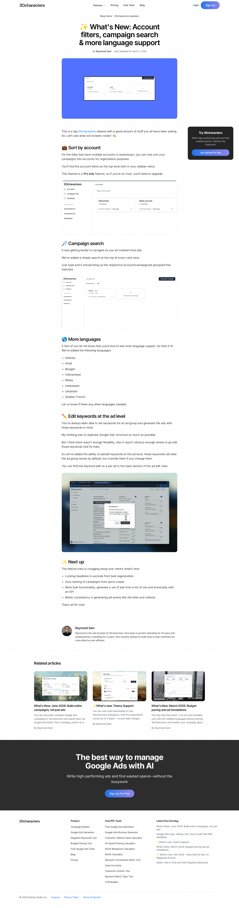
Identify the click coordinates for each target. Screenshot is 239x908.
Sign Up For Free (119, 793)
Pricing (114, 5)
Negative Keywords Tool (84, 837)
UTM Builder (111, 882)
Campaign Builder (80, 826)
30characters (87, 131)
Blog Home (106, 16)
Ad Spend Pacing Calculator (120, 843)
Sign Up (210, 5)
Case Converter (113, 865)
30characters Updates (127, 16)
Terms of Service (92, 897)
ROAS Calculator (114, 854)
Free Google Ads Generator (119, 826)
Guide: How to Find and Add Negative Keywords (182, 862)
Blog (142, 5)
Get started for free (210, 152)
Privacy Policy (71, 897)
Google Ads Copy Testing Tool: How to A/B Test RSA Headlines (184, 836)
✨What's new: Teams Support (113, 705)
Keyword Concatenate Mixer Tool (122, 859)
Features (97, 5)
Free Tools (129, 5)
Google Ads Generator (82, 832)
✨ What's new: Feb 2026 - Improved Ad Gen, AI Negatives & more (182, 856)
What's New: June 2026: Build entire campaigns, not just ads (186, 828)
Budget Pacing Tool (81, 843)
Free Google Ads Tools (83, 848)
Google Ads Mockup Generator (121, 832)
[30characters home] (32, 5)
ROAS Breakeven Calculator (120, 848)
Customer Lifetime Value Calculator (123, 837)
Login (196, 5)
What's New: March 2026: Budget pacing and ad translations (182, 848)
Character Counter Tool (117, 871)
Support (55, 897)
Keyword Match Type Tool (119, 876)
